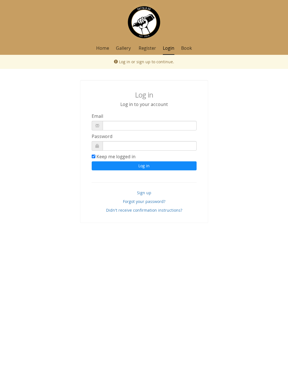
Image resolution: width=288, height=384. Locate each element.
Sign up (144, 192)
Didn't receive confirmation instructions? (144, 210)
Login (168, 48)
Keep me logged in (116, 156)
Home (102, 48)
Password (102, 136)
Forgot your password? (144, 201)
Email (97, 116)
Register (147, 48)
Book (186, 48)
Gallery (123, 48)
